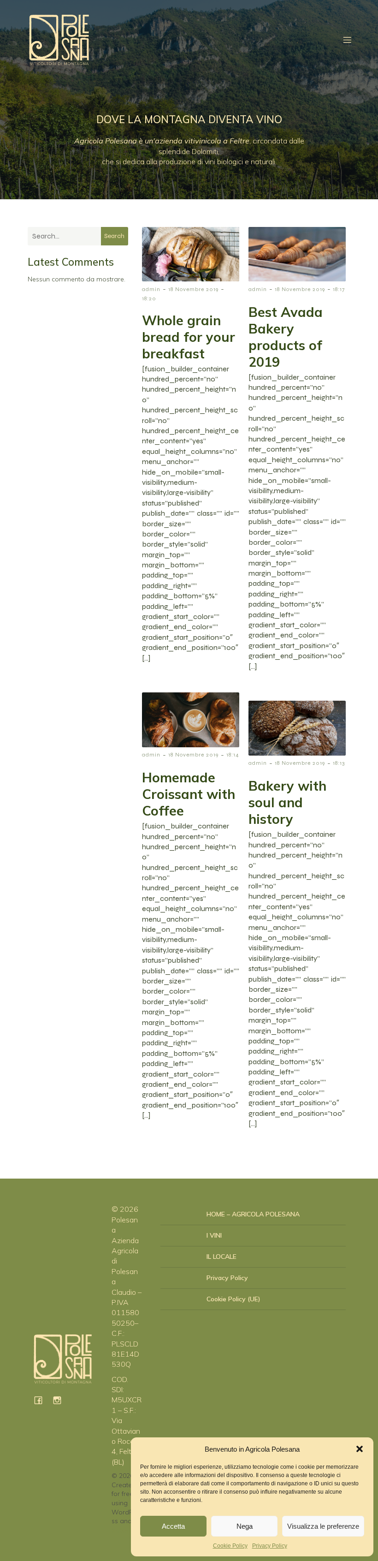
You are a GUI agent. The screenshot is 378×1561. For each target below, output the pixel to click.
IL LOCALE (221, 1256)
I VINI (214, 1235)
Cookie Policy (230, 1546)
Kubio (120, 1530)
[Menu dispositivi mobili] (347, 40)
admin (151, 289)
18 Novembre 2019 (193, 289)
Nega (244, 1526)
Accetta (173, 1526)
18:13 (339, 763)
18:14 (232, 754)
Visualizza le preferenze (323, 1526)
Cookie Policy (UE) (233, 1299)
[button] (359, 1449)
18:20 (149, 298)
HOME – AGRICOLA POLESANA (253, 1214)
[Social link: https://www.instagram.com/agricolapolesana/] (60, 1400)
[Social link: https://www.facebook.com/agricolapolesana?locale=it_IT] (41, 1400)
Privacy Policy (269, 1546)
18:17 (339, 289)
